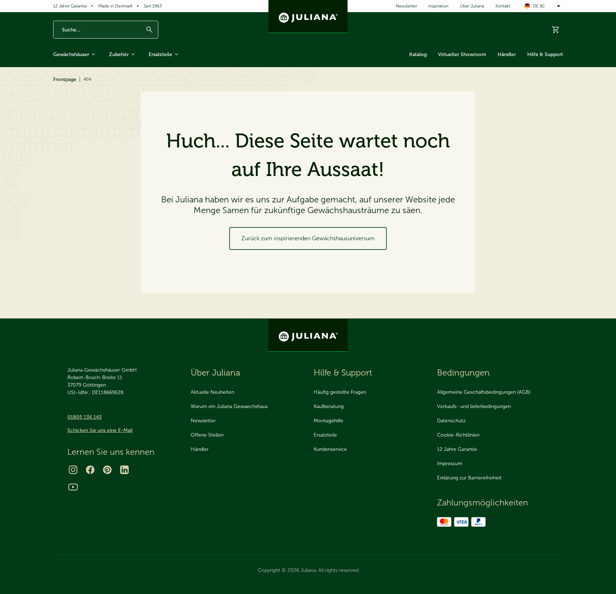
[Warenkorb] (556, 29)
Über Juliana (472, 6)
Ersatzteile (160, 54)
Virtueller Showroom (462, 54)
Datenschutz (451, 421)
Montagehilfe (328, 421)
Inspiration (438, 6)
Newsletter (406, 6)
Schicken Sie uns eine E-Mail (100, 430)
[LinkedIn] (124, 469)
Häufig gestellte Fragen (340, 392)
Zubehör (119, 54)
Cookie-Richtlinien (458, 435)
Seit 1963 (153, 6)
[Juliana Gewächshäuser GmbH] (308, 16)
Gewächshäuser (71, 54)
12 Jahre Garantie (70, 6)
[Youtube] (73, 487)
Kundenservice (330, 449)
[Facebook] (90, 469)
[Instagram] (73, 469)
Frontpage (64, 79)
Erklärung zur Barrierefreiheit (469, 478)
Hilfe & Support (545, 54)
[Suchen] (149, 29)
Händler (507, 54)
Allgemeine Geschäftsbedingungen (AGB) (483, 392)
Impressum (449, 463)
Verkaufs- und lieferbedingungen (474, 406)
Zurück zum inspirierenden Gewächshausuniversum (308, 238)
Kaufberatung (329, 406)
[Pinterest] (107, 469)
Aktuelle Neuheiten (212, 392)
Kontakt (503, 6)
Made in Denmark (115, 6)
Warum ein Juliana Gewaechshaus (229, 406)
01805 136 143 (84, 417)
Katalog (418, 54)
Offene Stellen (207, 435)
